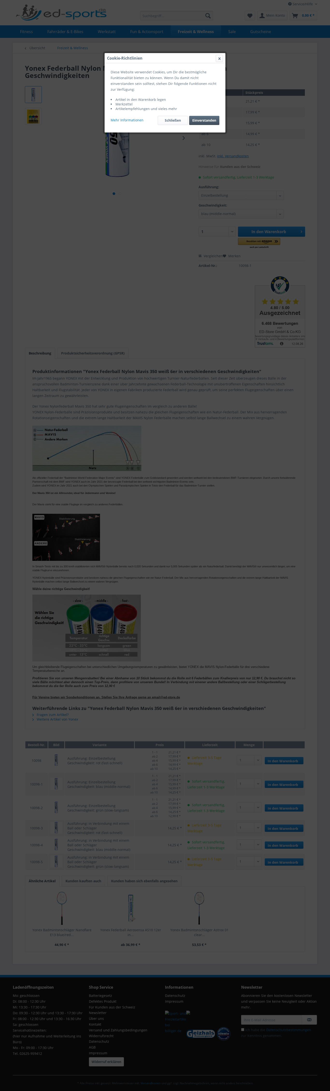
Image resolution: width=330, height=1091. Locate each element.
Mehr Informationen (127, 120)
